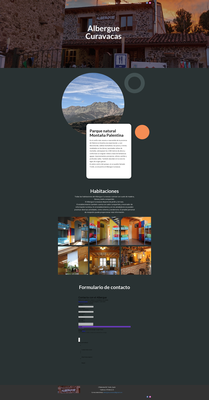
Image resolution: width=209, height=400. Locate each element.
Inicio (104, 3)
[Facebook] (147, 3)
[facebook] (147, 397)
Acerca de (113, 3)
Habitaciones (125, 3)
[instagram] (150, 3)
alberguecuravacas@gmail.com (112, 392)
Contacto (137, 3)
